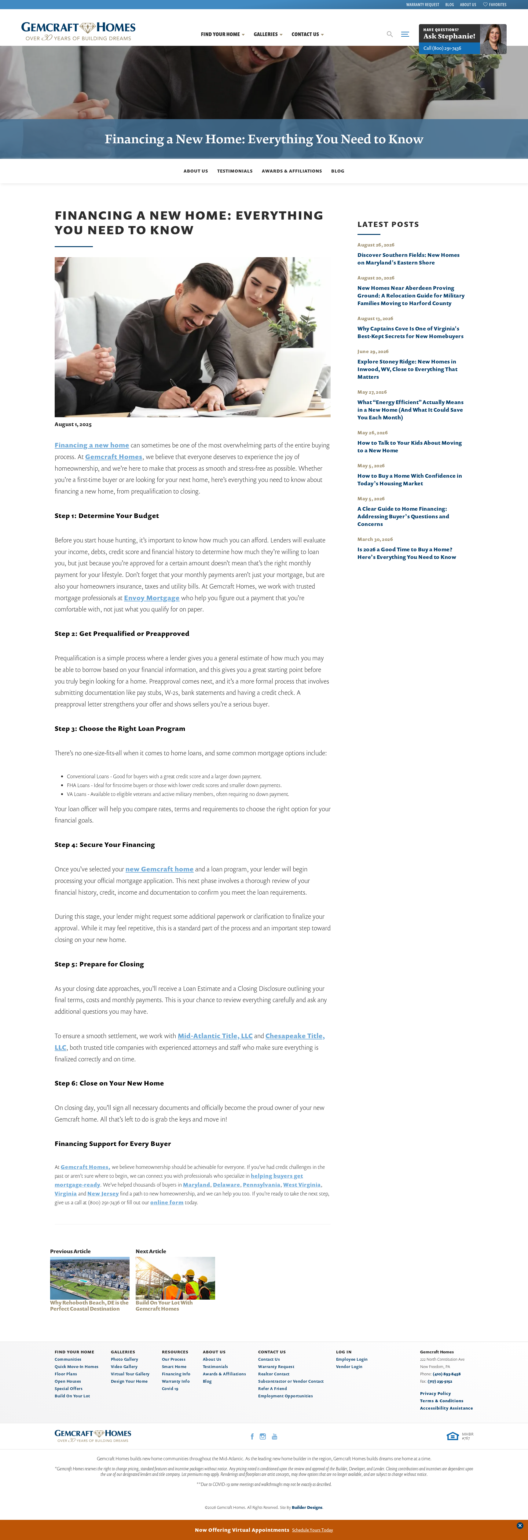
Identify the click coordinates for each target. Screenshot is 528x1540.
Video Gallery (124, 1366)
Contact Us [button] (305, 34)
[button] (390, 34)
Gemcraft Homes (113, 456)
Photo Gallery (124, 1359)
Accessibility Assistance (446, 1408)
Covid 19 (170, 1388)
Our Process (174, 1359)
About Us (468, 4)
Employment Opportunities (285, 1396)
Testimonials (235, 171)
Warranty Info (176, 1381)
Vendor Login (349, 1366)
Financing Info (176, 1374)
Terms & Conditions (442, 1400)
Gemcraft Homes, (86, 1166)
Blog (450, 4)
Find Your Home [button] (220, 34)
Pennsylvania (261, 1184)
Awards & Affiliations (292, 171)
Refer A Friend (272, 1388)
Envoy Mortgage (152, 597)
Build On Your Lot (72, 1396)
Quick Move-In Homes (77, 1366)
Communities (68, 1359)
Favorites (498, 4)
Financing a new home (92, 445)
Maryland (196, 1184)
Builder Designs (307, 1507)
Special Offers (68, 1388)
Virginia (66, 1193)
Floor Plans (66, 1374)
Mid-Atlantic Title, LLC (215, 1035)
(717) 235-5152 (439, 1381)
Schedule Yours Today (312, 1530)
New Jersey (103, 1193)
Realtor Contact (274, 1374)
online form (167, 1202)
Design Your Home (129, 1381)
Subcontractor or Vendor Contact (291, 1381)
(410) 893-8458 (447, 1374)
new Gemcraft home (160, 869)
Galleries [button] (266, 34)
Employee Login (352, 1359)
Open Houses (68, 1381)
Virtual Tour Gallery (130, 1374)
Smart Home (174, 1366)
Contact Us (269, 1359)
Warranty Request (422, 4)
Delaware (226, 1184)
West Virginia (302, 1184)
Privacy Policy (435, 1393)
